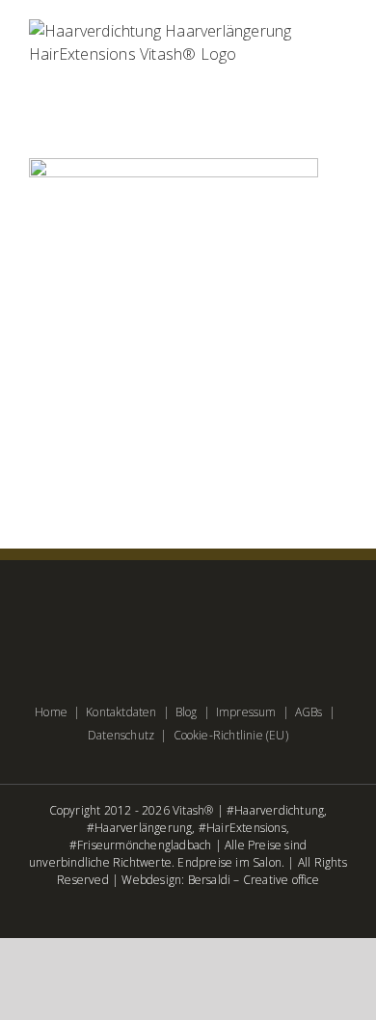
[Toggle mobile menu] (339, 76)
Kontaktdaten (121, 712)
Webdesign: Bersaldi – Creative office (219, 880)
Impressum (246, 712)
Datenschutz (121, 735)
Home (51, 712)
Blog (186, 712)
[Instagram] (219, 612)
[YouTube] (187, 612)
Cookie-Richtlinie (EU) (231, 735)
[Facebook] (156, 612)
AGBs (309, 712)
